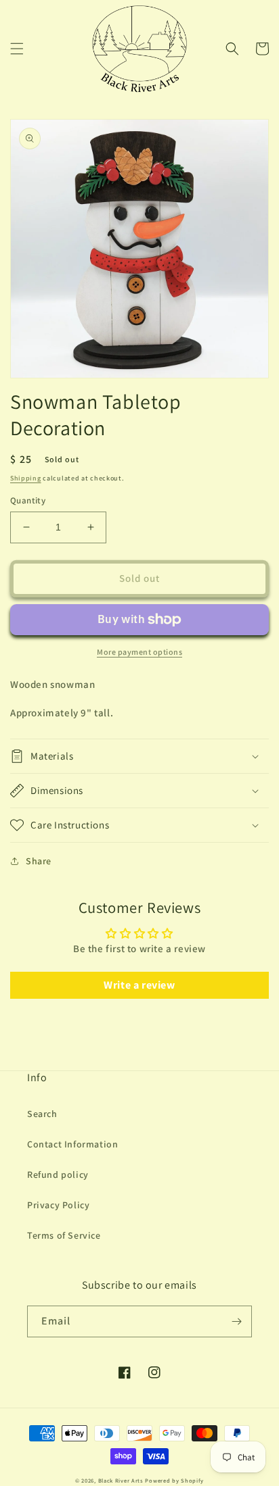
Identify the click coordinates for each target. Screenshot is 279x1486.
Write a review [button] (139, 985)
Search (42, 1114)
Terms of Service (64, 1235)
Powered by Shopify (174, 1480)
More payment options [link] (139, 652)
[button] (17, 49)
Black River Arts (121, 1480)
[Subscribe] (236, 1321)
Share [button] (38, 861)
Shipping (25, 478)
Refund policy (58, 1174)
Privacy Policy (58, 1205)
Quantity (27, 500)
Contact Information (72, 1144)
